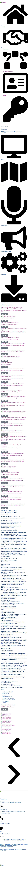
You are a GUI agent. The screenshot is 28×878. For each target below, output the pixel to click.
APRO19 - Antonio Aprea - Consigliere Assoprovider (12, 385)
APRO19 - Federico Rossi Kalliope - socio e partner (11, 431)
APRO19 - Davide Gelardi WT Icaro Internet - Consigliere (13, 419)
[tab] (14, 147)
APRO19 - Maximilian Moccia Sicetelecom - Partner (11, 425)
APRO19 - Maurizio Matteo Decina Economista (11, 499)
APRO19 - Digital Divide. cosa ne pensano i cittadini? (12, 370)
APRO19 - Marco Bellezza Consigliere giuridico (11, 391)
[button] (14, 747)
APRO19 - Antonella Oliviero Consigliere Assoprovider (12, 486)
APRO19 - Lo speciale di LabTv (7, 317)
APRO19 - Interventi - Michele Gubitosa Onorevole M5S (12, 413)
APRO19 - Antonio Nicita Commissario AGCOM (11, 493)
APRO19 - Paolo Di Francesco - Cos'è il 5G (10, 358)
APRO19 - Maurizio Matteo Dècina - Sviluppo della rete (12, 351)
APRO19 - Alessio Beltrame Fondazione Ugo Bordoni (12, 480)
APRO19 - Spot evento (6, 364)
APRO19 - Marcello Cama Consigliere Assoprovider (11, 455)
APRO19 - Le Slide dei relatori (7, 706)
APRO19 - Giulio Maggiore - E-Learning (9, 339)
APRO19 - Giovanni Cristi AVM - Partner (9, 474)
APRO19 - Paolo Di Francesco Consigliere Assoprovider (12, 398)
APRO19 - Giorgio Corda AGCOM (8, 467)
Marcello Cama (16, 861)
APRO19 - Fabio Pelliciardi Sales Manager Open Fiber (12, 345)
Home (2, 126)
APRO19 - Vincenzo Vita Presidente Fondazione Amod (12, 505)
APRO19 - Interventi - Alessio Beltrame (9, 324)
